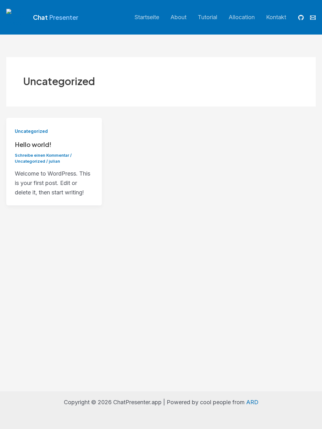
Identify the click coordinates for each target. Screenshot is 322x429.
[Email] (313, 17)
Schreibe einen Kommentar (42, 155)
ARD (252, 402)
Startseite (147, 17)
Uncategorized (31, 131)
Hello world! (33, 144)
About (178, 17)
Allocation (242, 17)
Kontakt (276, 17)
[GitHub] (301, 17)
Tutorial (207, 17)
